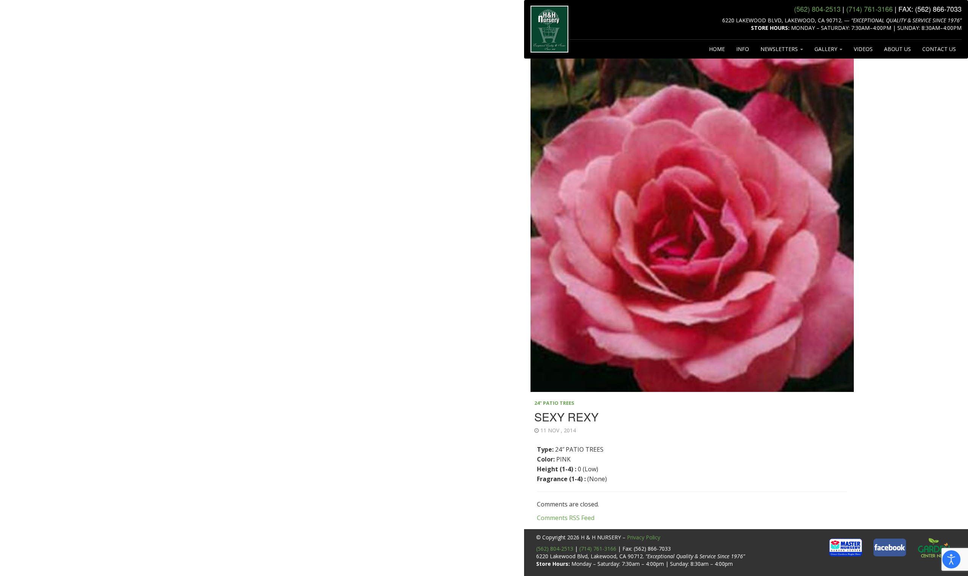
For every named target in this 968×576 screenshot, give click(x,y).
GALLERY (826, 49)
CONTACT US (939, 49)
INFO (742, 49)
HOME (717, 49)
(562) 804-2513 (554, 548)
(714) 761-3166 (597, 548)
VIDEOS (863, 49)
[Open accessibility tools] (951, 559)
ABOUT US (897, 49)
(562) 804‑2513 (817, 9)
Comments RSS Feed (565, 518)
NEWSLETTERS (779, 49)
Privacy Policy (643, 537)
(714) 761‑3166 (869, 9)
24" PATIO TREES (554, 402)
